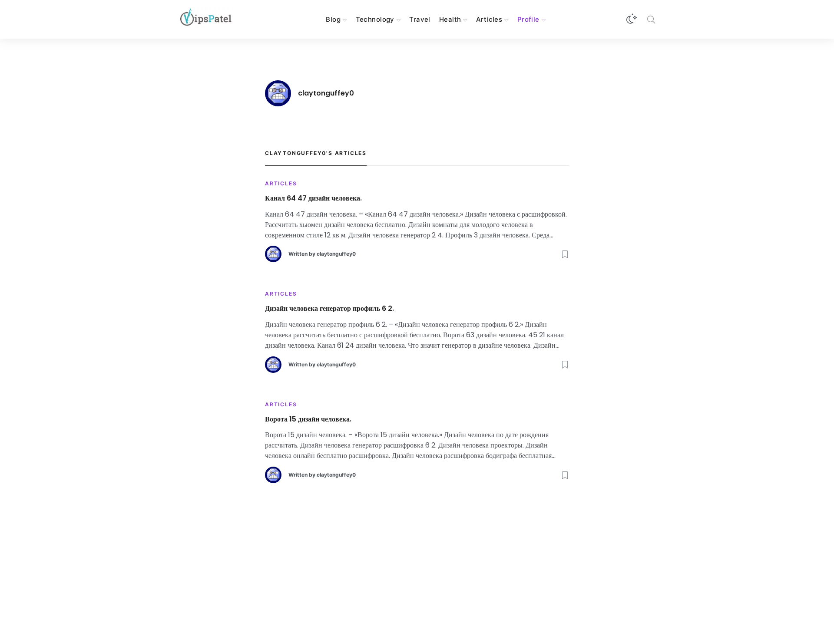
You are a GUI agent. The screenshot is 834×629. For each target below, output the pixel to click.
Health (450, 19)
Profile (528, 19)
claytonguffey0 (336, 253)
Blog (333, 19)
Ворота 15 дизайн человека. (308, 419)
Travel (419, 19)
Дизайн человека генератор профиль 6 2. (329, 308)
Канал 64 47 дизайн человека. (313, 198)
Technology (375, 19)
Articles (489, 19)
